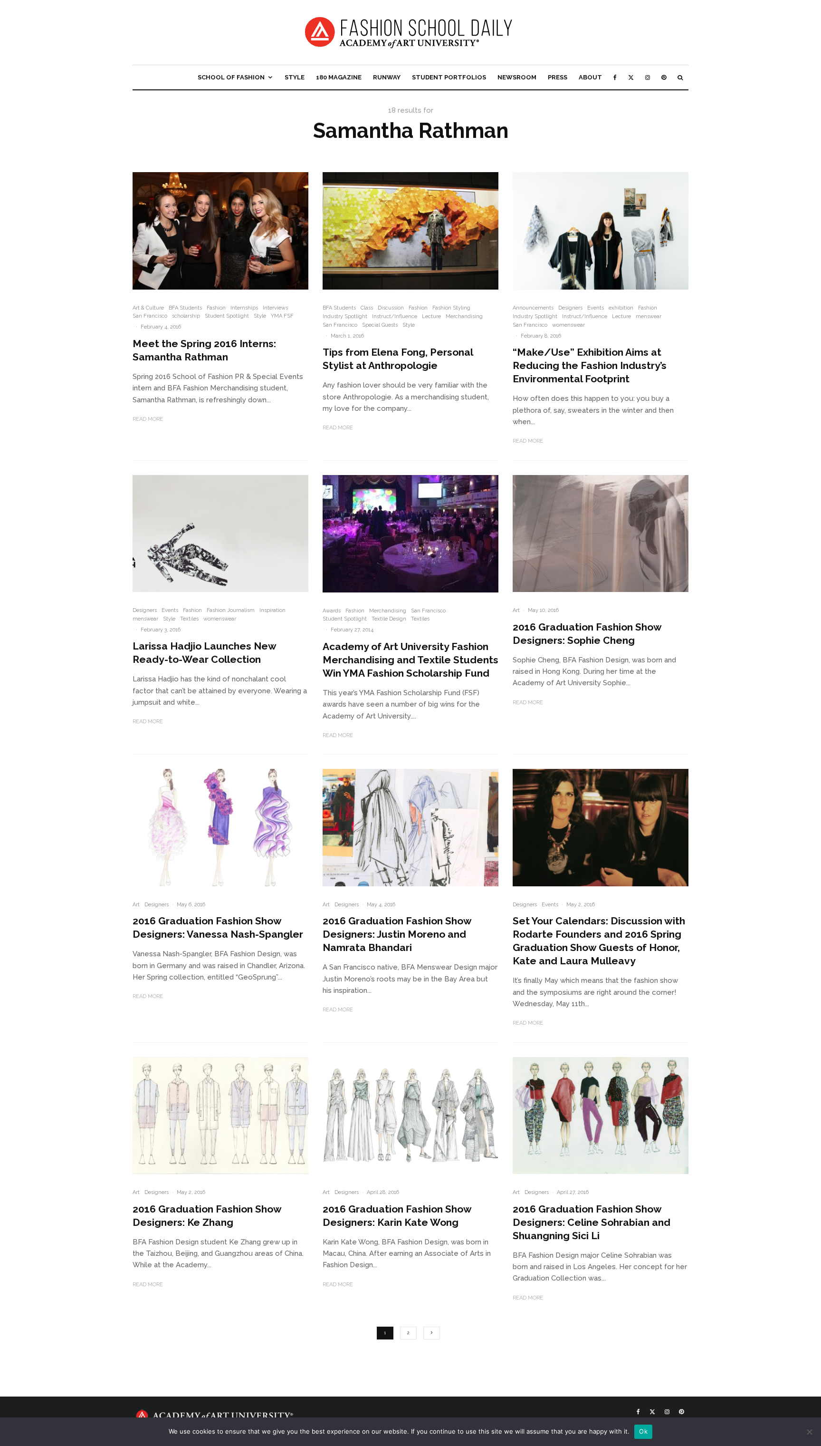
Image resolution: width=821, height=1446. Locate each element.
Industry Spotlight (345, 316)
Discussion (391, 308)
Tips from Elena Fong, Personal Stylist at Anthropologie (398, 358)
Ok (643, 1431)
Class (367, 308)
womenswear (568, 325)
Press (557, 77)
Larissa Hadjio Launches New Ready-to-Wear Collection (204, 652)
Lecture (431, 316)
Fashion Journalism (231, 610)
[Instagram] (648, 77)
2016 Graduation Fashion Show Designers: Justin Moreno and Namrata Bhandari (397, 934)
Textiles (189, 619)
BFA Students (185, 308)
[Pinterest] (664, 77)
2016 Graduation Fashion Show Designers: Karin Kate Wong (397, 1215)
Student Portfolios (449, 77)
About (590, 77)
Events (595, 308)
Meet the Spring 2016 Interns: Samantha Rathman (204, 350)
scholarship (186, 316)
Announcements (533, 308)
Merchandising (464, 316)
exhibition (621, 308)
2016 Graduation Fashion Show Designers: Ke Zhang (207, 1215)
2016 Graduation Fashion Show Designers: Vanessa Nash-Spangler (218, 927)
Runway (387, 77)
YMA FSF (282, 316)
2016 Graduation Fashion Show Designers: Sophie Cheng (587, 633)
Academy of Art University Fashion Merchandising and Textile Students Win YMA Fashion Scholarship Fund (410, 660)
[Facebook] (615, 77)
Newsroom (516, 77)
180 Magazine (339, 77)
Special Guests (380, 325)
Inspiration (272, 610)
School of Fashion (231, 77)
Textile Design (389, 619)
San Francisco (150, 316)
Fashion (216, 308)
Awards (332, 611)
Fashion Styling (451, 308)
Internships (244, 308)
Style (295, 77)
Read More (148, 419)
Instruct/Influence (394, 316)
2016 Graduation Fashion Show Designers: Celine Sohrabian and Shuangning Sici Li (591, 1222)
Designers (570, 308)
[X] (631, 77)
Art (516, 610)
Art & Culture (148, 308)
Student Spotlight (227, 316)
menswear (648, 316)
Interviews (275, 308)
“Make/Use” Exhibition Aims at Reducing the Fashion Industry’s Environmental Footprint (590, 365)
